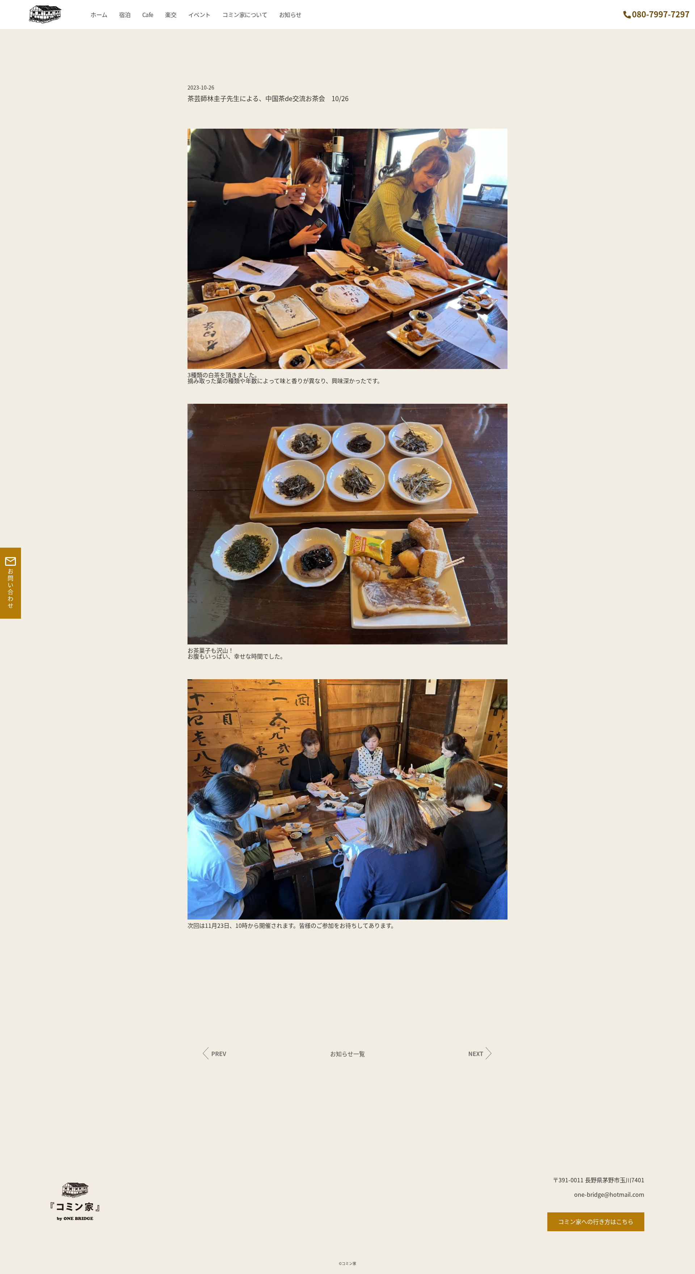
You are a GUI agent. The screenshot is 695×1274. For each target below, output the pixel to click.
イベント (199, 14)
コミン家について (244, 14)
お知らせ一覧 (347, 1054)
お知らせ (290, 14)
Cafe (147, 14)
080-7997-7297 (661, 14)
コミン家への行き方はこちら (595, 1221)
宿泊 (124, 14)
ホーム (99, 14)
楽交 (170, 14)
